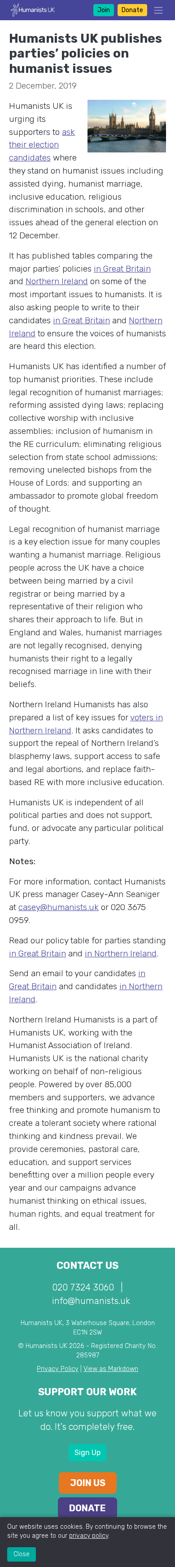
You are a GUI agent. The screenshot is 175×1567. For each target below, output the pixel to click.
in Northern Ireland (121, 953)
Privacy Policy (58, 1369)
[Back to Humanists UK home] (33, 9)
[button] (155, 10)
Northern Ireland (57, 281)
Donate (132, 10)
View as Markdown (110, 1369)
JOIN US (87, 1483)
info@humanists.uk (91, 1300)
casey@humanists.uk (58, 907)
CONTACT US (87, 1265)
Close (21, 1554)
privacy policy (88, 1536)
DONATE (87, 1508)
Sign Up (87, 1452)
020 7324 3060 (83, 1287)
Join (103, 10)
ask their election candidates (42, 145)
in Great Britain (122, 268)
